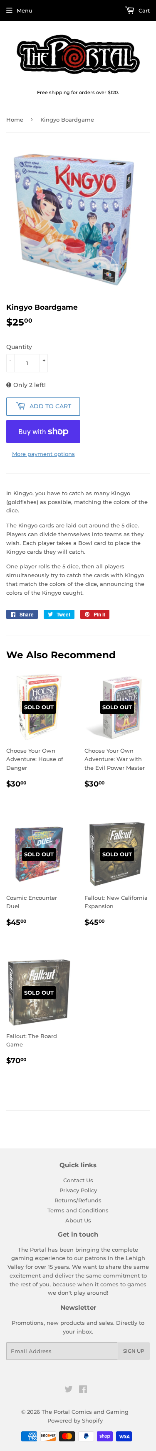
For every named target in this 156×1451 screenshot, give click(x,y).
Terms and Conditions (78, 1210)
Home (14, 119)
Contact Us (78, 1180)
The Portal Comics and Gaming (85, 1411)
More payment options (43, 454)
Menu (24, 10)
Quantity (19, 347)
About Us (78, 1220)
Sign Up (133, 1351)
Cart (143, 10)
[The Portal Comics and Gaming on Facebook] (83, 1390)
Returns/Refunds (78, 1200)
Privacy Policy (78, 1190)
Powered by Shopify (75, 1420)
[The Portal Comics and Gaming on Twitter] (68, 1390)
